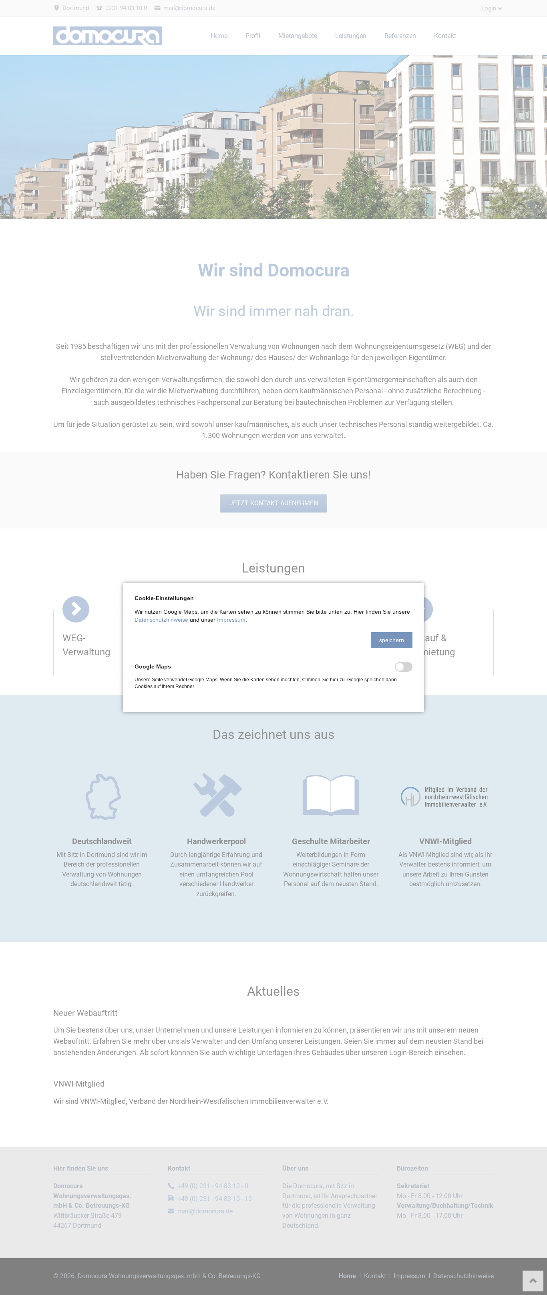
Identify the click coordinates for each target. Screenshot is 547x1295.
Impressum (231, 619)
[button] (391, 640)
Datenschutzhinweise (161, 619)
